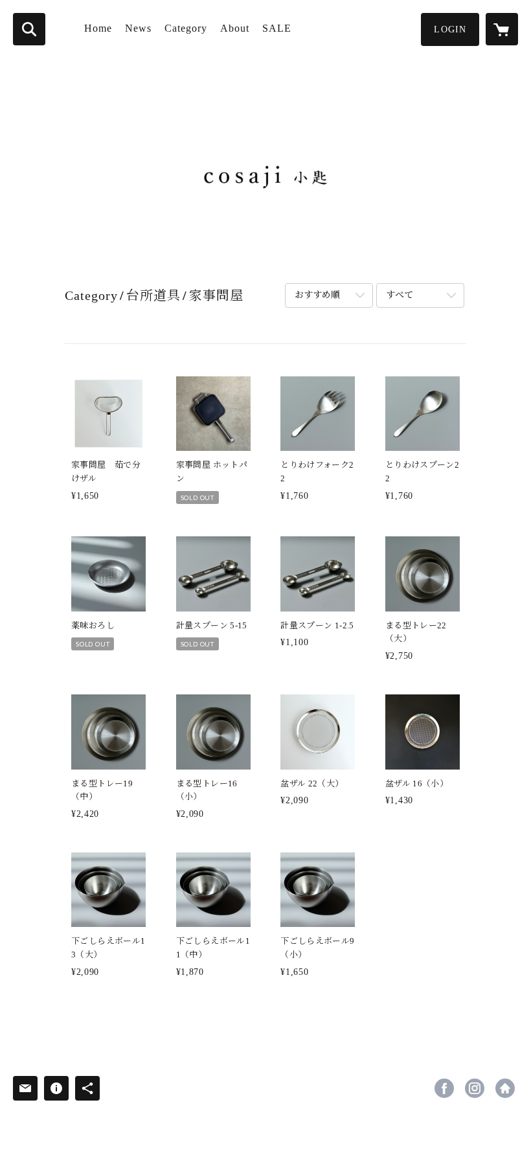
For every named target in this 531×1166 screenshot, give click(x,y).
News (138, 28)
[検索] (29, 29)
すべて (399, 295)
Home (98, 28)
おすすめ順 (317, 295)
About (234, 28)
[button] (450, 29)
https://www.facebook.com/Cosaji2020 (444, 1088)
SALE (276, 28)
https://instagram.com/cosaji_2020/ (474, 1088)
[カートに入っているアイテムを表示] (502, 29)
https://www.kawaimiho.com (505, 1088)
